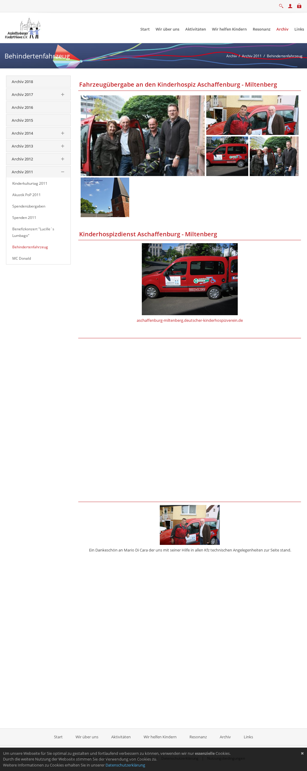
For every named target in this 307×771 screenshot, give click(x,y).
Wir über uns (87, 737)
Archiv (225, 737)
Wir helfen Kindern (160, 737)
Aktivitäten (121, 737)
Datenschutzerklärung (125, 765)
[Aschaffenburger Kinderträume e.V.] (23, 27)
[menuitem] (145, 29)
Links (248, 737)
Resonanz (198, 737)
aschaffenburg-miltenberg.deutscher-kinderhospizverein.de (190, 320)
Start (59, 737)
